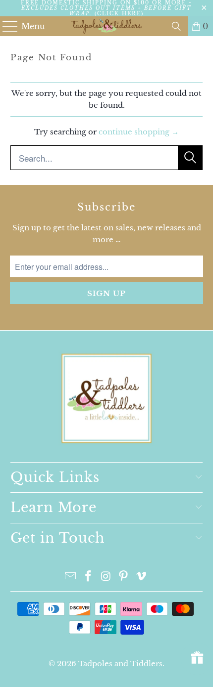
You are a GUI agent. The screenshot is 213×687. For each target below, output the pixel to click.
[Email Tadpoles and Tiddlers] (70, 577)
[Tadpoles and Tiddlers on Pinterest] (123, 577)
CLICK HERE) (120, 13)
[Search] (176, 26)
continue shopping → (139, 131)
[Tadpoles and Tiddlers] (106, 26)
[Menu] (5, 26)
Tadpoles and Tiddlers (120, 663)
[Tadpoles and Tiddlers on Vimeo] (141, 577)
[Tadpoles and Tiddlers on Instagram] (106, 577)
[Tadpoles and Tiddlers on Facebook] (88, 577)
